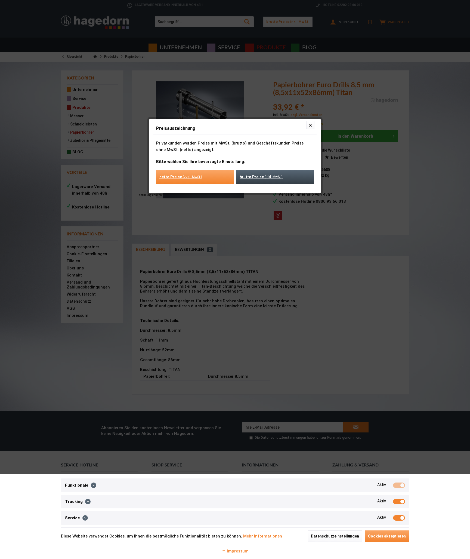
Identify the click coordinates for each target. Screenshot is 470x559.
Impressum (237, 551)
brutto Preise (261, 177)
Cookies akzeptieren (387, 536)
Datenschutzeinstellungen (335, 536)
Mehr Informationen (262, 536)
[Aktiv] (399, 485)
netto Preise (180, 177)
